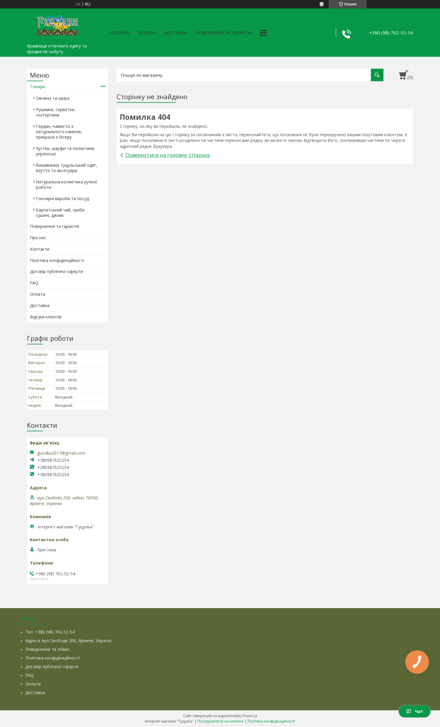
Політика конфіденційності (57, 260)
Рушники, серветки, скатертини (55, 112)
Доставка (175, 33)
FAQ (34, 283)
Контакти (39, 249)
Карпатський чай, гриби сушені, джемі (60, 212)
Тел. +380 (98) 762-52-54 (50, 632)
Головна (119, 33)
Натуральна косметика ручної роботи (66, 184)
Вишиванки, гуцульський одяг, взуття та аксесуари (66, 167)
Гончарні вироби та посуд (62, 198)
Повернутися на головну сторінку (167, 154)
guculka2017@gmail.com (61, 453)
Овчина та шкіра (52, 98)
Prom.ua (250, 715)
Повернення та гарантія (223, 33)
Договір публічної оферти (56, 271)
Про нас (38, 237)
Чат (419, 711)
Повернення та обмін (47, 649)
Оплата (146, 33)
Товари (37, 86)
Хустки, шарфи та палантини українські (65, 151)
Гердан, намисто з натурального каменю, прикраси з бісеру (59, 131)
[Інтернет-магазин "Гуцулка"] (57, 24)
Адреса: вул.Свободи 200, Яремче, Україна (68, 640)
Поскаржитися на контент (221, 721)
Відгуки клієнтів (45, 317)
